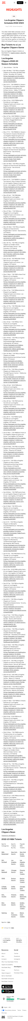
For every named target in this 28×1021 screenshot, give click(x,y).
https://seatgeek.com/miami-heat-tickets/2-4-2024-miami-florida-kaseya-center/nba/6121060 (14, 682)
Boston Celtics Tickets (22, 880)
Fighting (4, 913)
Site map (4, 1013)
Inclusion (4, 959)
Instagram (17, 959)
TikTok (16, 962)
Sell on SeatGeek (7, 976)
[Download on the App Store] (7, 987)
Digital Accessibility (7, 964)
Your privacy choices (10, 1010)
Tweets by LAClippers (8, 835)
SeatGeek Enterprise (8, 978)
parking (6, 55)
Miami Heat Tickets (22, 914)
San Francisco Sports (14, 914)
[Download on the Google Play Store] (8, 991)
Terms (19, 1010)
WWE (3, 878)
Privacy (24, 1010)
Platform (16, 970)
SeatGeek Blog (6, 967)
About (3, 953)
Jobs (3, 956)
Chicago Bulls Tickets (22, 888)
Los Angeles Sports (14, 862)
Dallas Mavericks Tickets (23, 896)
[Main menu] (25, 3)
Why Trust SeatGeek (8, 962)
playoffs (23, 53)
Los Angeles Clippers (10, 33)
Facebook (17, 956)
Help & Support (6, 973)
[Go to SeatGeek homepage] (4, 2)
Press (3, 970)
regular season (15, 53)
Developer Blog (18, 973)
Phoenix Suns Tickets (22, 872)
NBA (8, 922)
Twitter (16, 953)
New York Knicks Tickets (23, 854)
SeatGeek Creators (7, 981)
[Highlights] (14, 11)
